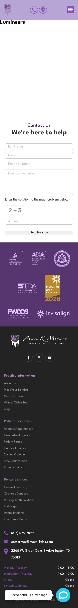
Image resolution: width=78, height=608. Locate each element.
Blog (7, 409)
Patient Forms (13, 441)
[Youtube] (49, 358)
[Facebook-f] (29, 358)
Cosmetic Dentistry (16, 493)
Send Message (39, 232)
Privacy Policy (13, 467)
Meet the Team (14, 396)
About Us (10, 383)
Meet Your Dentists (16, 389)
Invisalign (10, 506)
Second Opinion (14, 454)
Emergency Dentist (16, 519)
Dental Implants (14, 513)
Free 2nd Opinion (15, 461)
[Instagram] (39, 358)
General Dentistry (15, 487)
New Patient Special (17, 435)
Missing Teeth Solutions (19, 500)
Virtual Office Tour (16, 402)
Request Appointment (18, 429)
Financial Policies (15, 448)
